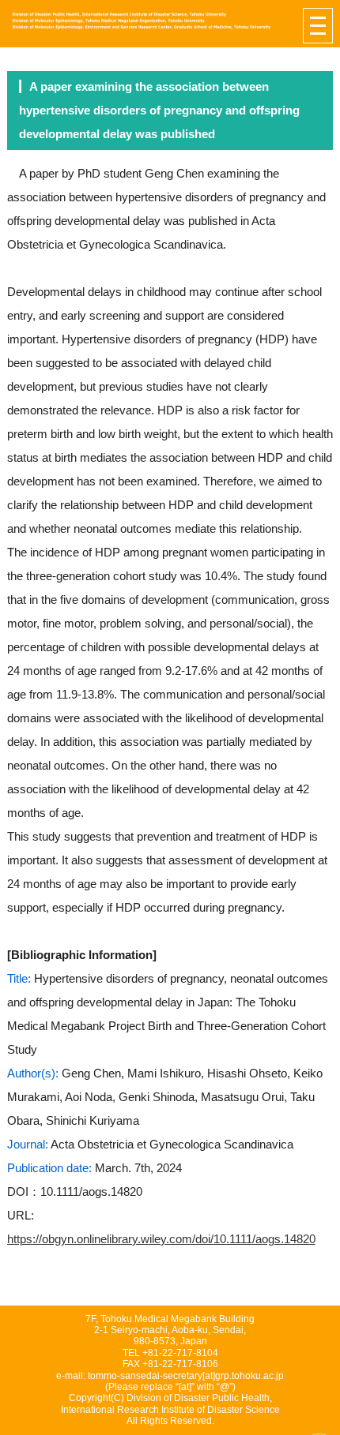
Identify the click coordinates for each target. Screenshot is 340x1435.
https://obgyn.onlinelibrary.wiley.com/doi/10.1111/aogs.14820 (161, 1239)
